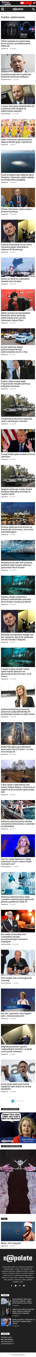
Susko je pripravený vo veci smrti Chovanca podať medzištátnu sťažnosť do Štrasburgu (16, 247)
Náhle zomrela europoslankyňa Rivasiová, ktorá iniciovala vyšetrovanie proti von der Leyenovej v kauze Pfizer (15, 317)
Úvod (2, 14)
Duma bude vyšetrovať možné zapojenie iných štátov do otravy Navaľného (16, 1086)
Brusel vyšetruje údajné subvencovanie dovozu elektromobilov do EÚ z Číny (14, 349)
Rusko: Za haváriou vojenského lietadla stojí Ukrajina (15, 280)
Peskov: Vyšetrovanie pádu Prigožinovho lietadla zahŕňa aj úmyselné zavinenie (15, 383)
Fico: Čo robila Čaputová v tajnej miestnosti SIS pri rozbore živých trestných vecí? (16, 861)
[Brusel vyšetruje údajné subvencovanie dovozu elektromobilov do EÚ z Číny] (18, 336)
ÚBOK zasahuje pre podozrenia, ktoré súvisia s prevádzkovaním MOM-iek (15, 43)
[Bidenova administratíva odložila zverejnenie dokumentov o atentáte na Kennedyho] (18, 809)
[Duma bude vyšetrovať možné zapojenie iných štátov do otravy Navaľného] (18, 1071)
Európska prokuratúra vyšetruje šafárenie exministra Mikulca (16, 75)
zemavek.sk (4, 144)
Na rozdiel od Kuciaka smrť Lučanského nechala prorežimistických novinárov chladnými (14, 938)
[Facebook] (12, 1286)
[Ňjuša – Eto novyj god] (18, 1231)
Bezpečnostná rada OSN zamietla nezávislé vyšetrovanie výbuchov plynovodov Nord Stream (16, 565)
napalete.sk (4, 48)
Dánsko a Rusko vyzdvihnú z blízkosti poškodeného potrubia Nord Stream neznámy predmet (16, 599)
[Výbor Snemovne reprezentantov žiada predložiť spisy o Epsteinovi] (18, 128)
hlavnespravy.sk (5, 113)
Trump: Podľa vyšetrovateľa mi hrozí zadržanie (18, 455)
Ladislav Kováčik (6, 944)
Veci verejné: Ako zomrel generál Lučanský (16, 979)
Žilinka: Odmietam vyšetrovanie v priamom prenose (16, 210)
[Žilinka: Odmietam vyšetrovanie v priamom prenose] (18, 197)
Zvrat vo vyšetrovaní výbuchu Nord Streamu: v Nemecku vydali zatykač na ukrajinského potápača (17, 177)
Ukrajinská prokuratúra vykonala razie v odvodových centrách (16, 420)
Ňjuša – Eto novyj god (11, 1243)
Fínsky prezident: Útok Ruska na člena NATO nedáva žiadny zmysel (23, 1321)
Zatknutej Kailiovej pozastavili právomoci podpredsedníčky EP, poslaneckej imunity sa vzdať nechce (18, 711)
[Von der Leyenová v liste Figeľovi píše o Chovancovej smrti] (18, 1000)
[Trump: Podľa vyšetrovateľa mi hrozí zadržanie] (18, 440)
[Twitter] (20, 1286)
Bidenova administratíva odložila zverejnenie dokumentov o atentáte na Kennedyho (18, 824)
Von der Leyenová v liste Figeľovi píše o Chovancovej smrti (16, 1014)
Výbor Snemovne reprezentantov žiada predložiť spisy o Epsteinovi (16, 140)
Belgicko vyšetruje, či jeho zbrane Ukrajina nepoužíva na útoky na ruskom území (16, 491)
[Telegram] (16, 1286)
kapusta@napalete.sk (7, 1341)
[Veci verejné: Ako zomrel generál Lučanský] (18, 963)
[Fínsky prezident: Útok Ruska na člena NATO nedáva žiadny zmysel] (6, 1322)
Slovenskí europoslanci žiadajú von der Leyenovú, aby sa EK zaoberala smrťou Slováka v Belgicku (17, 637)
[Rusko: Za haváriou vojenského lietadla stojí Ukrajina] (18, 267)
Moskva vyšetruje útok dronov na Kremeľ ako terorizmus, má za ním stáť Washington (17, 529)
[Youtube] (24, 1286)
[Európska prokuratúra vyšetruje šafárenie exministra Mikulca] (18, 63)
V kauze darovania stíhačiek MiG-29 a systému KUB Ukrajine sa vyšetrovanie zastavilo (17, 108)
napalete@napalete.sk (7, 1343)
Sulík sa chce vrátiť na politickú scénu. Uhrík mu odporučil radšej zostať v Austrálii (23, 1311)
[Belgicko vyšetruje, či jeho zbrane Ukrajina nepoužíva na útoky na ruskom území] (18, 476)
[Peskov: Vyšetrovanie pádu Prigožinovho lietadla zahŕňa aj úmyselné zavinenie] (18, 369)
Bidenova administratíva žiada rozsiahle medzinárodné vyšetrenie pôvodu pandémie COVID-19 (17, 899)
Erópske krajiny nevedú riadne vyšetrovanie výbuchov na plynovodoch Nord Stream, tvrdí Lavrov (16, 673)
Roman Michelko (6, 983)
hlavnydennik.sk (6, 79)
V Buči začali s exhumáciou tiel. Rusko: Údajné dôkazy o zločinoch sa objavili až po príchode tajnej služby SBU (17, 788)
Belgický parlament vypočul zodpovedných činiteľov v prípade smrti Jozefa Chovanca (16, 1049)
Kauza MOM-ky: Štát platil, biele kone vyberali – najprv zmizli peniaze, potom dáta (22, 1301)
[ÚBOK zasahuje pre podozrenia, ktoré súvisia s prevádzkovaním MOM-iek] (18, 30)
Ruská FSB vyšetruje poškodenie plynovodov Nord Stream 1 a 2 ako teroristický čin (17, 749)
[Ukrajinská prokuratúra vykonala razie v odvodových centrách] (18, 405)
